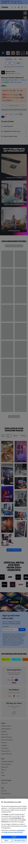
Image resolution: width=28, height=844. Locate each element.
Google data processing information (13, 832)
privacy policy (21, 830)
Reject (6, 840)
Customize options (19, 840)
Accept (14, 837)
